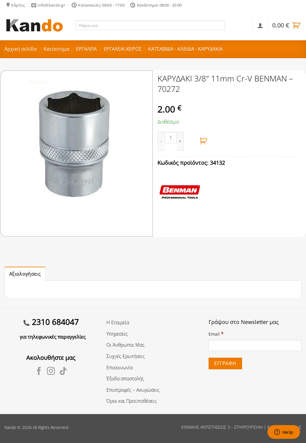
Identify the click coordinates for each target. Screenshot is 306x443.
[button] (287, 25)
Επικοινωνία (119, 367)
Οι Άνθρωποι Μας (125, 345)
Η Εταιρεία (117, 322)
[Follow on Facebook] (39, 371)
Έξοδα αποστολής (125, 378)
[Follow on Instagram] (51, 371)
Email (216, 333)
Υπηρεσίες (117, 334)
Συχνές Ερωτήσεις (125, 356)
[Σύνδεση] (260, 25)
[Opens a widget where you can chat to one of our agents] (283, 432)
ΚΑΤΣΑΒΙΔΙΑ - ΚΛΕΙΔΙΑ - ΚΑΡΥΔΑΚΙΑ (185, 49)
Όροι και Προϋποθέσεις (131, 401)
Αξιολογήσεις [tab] (25, 274)
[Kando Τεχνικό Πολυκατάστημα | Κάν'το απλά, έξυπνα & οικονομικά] (34, 25)
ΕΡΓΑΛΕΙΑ (86, 49)
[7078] (203, 141)
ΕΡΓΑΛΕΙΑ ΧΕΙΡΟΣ (123, 49)
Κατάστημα (56, 49)
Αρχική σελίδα (20, 49)
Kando (10, 427)
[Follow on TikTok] (63, 371)
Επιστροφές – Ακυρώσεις (133, 390)
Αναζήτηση (238, 25)
